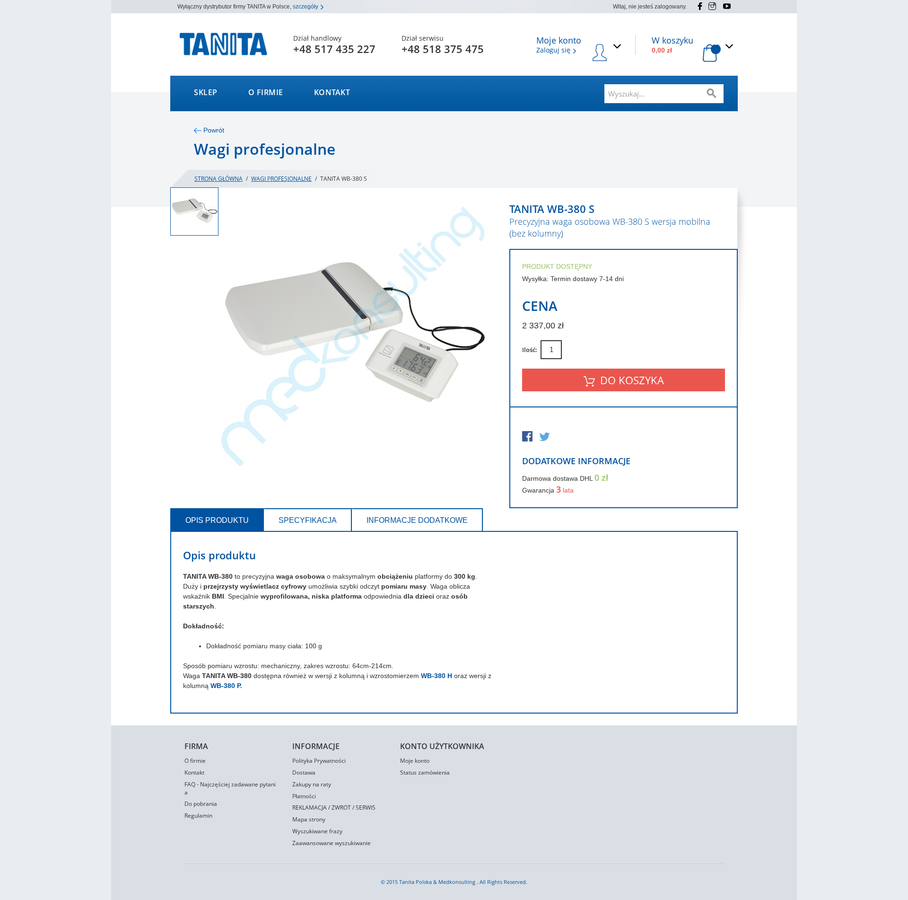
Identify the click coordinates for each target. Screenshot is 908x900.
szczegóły (306, 6)
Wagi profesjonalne (281, 179)
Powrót (212, 130)
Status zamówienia (425, 772)
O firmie (265, 92)
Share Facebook (528, 437)
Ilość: (529, 349)
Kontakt (332, 92)
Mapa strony (308, 819)
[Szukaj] (712, 93)
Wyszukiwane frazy (317, 831)
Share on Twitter (545, 437)
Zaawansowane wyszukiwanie (331, 843)
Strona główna (218, 179)
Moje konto (414, 761)
